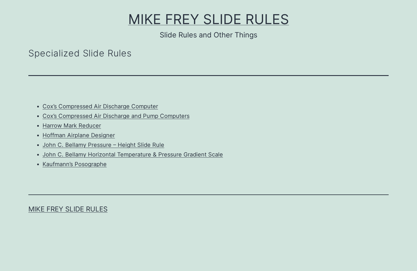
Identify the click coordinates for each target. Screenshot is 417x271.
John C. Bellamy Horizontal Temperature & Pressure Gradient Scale (133, 154)
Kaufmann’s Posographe (75, 164)
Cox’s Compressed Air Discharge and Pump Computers (116, 116)
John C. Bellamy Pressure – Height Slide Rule (103, 144)
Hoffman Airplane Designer (79, 135)
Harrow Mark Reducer (72, 125)
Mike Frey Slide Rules (208, 19)
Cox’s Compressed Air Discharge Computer (100, 106)
